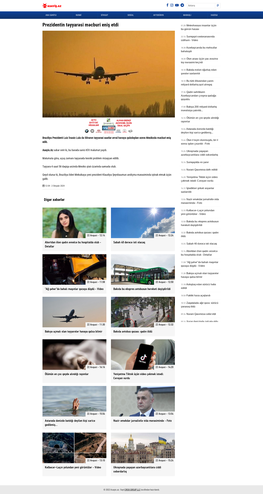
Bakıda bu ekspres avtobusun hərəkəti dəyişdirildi (200, 223)
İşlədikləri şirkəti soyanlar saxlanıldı (197, 190)
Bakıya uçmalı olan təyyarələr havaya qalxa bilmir (200, 275)
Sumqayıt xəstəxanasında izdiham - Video (198, 38)
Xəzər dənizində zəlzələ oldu (199, 321)
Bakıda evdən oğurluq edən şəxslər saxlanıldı (199, 72)
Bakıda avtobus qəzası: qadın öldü (200, 234)
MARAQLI (187, 15)
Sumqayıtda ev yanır (195, 162)
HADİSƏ (214, 15)
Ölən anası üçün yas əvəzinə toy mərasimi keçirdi (199, 60)
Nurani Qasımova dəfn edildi (199, 169)
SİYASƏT (104, 15)
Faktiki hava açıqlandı (195, 295)
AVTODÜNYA (158, 15)
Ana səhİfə (51, 15)
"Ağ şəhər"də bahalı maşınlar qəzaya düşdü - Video (199, 264)
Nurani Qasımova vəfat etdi (198, 314)
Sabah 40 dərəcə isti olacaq (199, 243)
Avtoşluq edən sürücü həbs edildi (198, 286)
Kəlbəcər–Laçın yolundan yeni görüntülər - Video (197, 212)
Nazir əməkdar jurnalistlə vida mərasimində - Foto (200, 201)
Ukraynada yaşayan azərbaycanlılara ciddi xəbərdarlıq (199, 153)
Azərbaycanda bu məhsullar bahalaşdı (199, 49)
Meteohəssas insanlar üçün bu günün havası (198, 27)
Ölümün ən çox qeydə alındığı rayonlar (200, 120)
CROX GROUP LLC (132, 489)
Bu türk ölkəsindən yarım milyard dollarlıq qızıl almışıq (197, 83)
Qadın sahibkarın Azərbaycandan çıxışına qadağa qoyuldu (198, 96)
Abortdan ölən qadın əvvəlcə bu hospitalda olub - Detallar (199, 253)
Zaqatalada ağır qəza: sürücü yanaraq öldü (199, 305)
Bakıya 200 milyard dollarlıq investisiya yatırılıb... (199, 108)
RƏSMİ (78, 15)
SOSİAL (131, 15)
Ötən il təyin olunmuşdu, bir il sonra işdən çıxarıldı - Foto (199, 142)
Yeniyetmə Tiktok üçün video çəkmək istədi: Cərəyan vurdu (199, 179)
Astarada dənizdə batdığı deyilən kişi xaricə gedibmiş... (197, 131)
